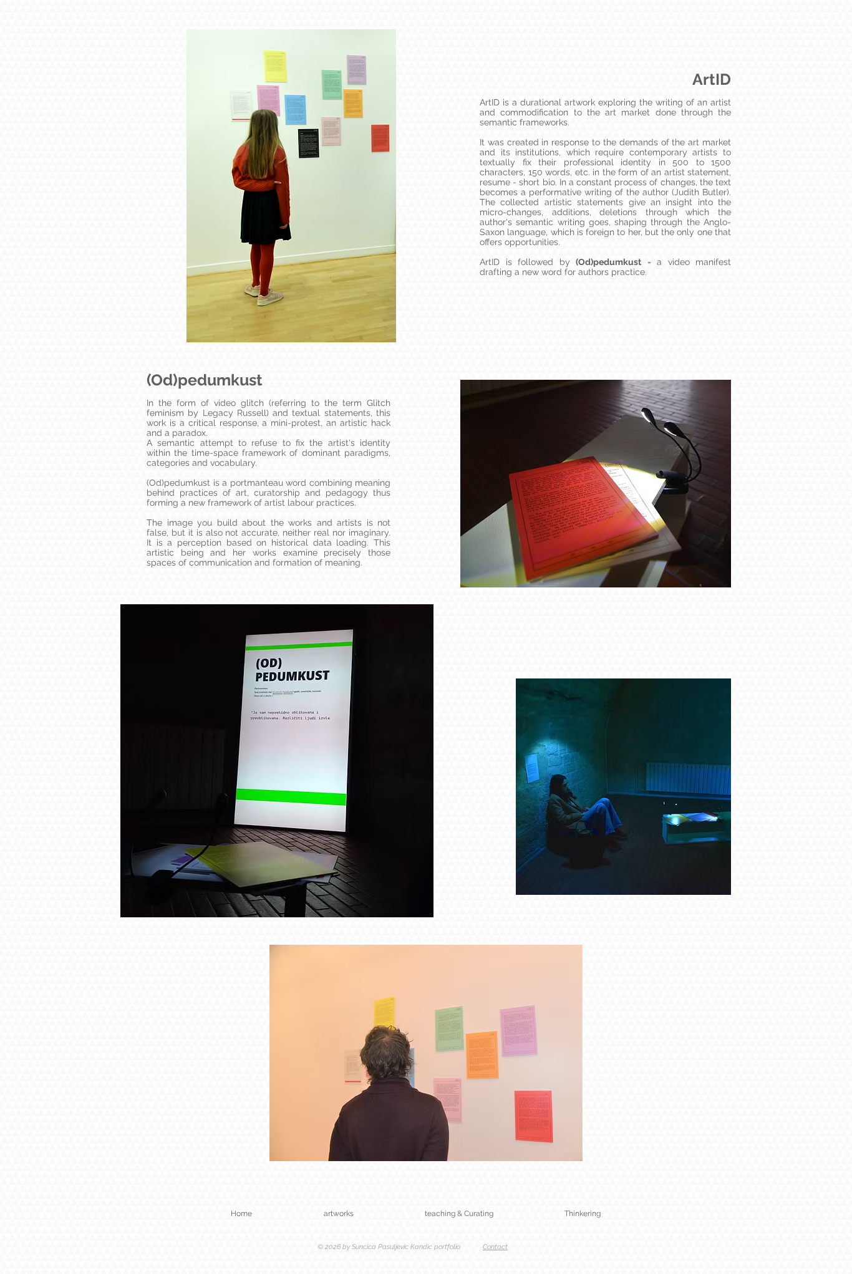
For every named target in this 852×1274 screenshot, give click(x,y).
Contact (495, 1247)
